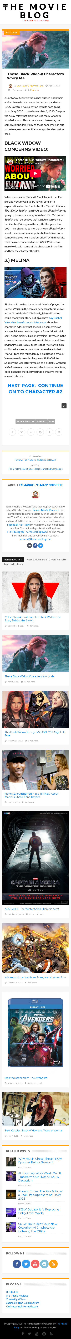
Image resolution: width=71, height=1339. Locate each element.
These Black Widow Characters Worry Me (29, 676)
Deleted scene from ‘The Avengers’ (26, 1077)
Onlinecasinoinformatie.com (22, 1306)
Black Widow (25, 421)
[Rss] (49, 1334)
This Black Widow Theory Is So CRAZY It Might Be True (35, 734)
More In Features (13, 564)
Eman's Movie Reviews (46, 510)
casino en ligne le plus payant (22, 1302)
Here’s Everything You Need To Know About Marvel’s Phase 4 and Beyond (31, 795)
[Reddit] (42, 1334)
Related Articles (13, 559)
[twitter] (21, 432)
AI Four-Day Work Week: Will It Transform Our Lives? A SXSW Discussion (39, 1177)
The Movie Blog (35, 10)
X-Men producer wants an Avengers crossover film (35, 977)
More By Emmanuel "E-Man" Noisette (47, 559)
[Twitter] (27, 1334)
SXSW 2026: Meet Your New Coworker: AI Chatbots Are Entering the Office (37, 1227)
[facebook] (12, 432)
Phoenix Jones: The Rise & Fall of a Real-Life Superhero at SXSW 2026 (40, 1195)
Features (11, 32)
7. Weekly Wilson (16, 1299)
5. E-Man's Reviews (17, 1295)
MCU (51, 421)
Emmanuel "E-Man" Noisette (30, 85)
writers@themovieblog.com (35, 539)
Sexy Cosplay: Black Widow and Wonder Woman (34, 1130)
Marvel (41, 421)
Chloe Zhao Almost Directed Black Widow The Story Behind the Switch (33, 619)
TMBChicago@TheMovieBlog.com (27, 531)
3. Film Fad (12, 1291)
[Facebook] (21, 1334)
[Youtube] (35, 1334)
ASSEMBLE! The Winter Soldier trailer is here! (32, 909)
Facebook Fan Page (18, 524)
